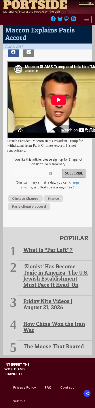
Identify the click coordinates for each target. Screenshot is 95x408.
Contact (67, 387)
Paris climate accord (29, 206)
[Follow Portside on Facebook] (53, 20)
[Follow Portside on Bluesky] (60, 20)
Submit (19, 401)
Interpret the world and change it (16, 369)
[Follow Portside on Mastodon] (66, 20)
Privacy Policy (24, 387)
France (53, 198)
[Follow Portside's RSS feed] (73, 20)
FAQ (48, 387)
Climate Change (25, 198)
